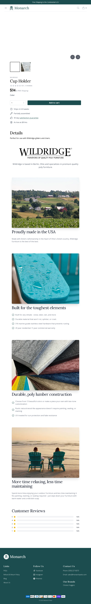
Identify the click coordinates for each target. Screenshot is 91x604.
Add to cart (54, 103)
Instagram (39, 575)
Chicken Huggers (69, 585)
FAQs (5, 571)
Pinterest (39, 579)
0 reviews (29, 86)
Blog (5, 579)
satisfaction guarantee (29, 118)
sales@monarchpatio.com (77, 575)
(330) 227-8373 (73, 571)
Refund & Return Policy (12, 575)
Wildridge (14, 77)
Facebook (39, 571)
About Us (7, 582)
